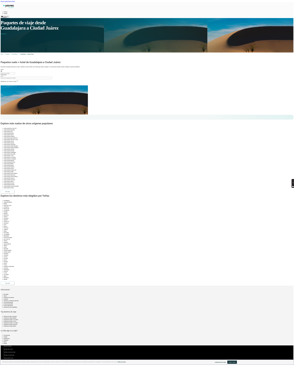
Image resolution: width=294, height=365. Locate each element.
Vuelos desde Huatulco (9, 184)
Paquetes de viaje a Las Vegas (11, 322)
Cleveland (6, 253)
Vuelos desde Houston (9, 183)
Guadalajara (7, 200)
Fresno (5, 264)
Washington (6, 269)
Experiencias (7, 338)
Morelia (5, 279)
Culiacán (6, 229)
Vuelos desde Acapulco (9, 136)
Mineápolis (6, 236)
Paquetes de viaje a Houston (10, 324)
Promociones (7, 335)
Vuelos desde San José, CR (10, 128)
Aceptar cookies (232, 362)
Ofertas (5, 12)
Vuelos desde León (8, 131)
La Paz (5, 272)
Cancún (5, 256)
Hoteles (5, 13)
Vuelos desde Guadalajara (10, 152)
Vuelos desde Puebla (8, 171)
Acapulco (6, 242)
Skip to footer (11, 1)
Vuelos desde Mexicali (9, 160)
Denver (5, 260)
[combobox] (8, 73)
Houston (6, 271)
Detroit (5, 263)
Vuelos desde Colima (8, 181)
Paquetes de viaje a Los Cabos (11, 319)
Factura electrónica (8, 305)
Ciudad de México (8, 202)
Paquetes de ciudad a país (9, 355)
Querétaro (6, 223)
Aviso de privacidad (8, 302)
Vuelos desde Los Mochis (10, 157)
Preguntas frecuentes (9, 297)
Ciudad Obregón (7, 250)
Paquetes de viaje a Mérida (10, 318)
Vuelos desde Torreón (9, 187)
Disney (5, 343)
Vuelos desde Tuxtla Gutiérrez (11, 176)
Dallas (5, 231)
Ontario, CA (6, 221)
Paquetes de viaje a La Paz (10, 321)
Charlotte (6, 255)
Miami (5, 276)
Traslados (6, 340)
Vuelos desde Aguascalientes (10, 138)
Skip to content (4, 1)
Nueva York (6, 208)
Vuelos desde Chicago (9, 142)
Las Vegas (6, 274)
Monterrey (6, 215)
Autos (5, 341)
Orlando (6, 213)
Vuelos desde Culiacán (9, 149)
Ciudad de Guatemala (9, 266)
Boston (5, 226)
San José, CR (7, 239)
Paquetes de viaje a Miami (10, 326)
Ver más (7, 191)
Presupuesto (4, 74)
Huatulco (6, 268)
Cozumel (6, 258)
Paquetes (7, 54)
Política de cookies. (122, 361)
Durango (6, 261)
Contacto (6, 299)
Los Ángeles (6, 234)
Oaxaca (5, 216)
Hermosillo (6, 232)
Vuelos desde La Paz (8, 155)
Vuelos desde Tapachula (9, 175)
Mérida (5, 203)
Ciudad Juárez (7, 252)
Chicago (6, 211)
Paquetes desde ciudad (8, 358)
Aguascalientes (7, 244)
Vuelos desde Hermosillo (9, 154)
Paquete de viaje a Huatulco (10, 316)
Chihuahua (6, 207)
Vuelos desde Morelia (9, 133)
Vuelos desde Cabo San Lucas (11, 139)
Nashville (6, 248)
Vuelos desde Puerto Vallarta (10, 173)
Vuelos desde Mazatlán (9, 130)
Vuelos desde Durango (9, 150)
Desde (2, 69)
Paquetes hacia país (8, 346)
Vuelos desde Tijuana (9, 134)
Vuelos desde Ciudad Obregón (11, 146)
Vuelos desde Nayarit (9, 165)
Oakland (6, 219)
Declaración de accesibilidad (10, 307)
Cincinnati (6, 218)
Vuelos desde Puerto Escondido (11, 186)
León (5, 224)
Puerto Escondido (8, 237)
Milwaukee (6, 277)
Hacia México (15, 54)
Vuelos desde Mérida (8, 163)
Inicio (2, 54)
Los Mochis (6, 210)
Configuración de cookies (220, 362)
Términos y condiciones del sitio (11, 300)
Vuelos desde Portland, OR (10, 170)
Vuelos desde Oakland (9, 167)
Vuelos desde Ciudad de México (11, 147)
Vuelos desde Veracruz (9, 178)
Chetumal (6, 227)
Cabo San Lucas (7, 205)
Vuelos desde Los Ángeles (10, 158)
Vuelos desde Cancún (9, 141)
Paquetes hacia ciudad (8, 349)
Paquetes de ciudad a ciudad (9, 352)
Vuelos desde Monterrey (9, 162)
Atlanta (5, 245)
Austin (5, 247)
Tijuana (5, 240)
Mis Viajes (6, 294)
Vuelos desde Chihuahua (9, 144)
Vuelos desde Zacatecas (9, 179)
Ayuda (5, 296)
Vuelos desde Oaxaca (9, 168)
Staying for (3, 81)
